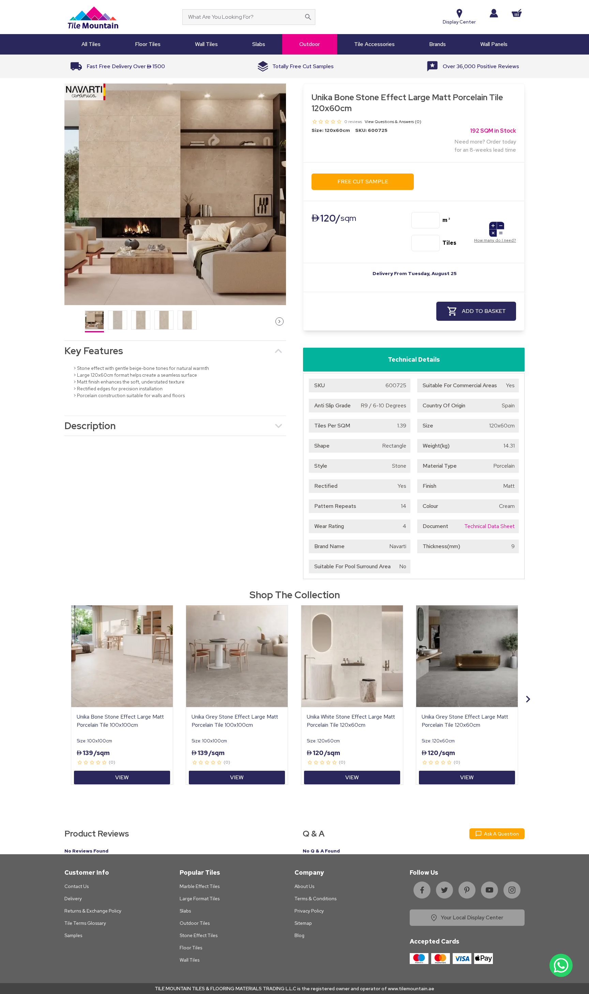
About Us (304, 886)
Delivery (73, 898)
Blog (299, 935)
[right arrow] (279, 321)
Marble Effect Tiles (200, 886)
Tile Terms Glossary (85, 923)
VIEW (122, 777)
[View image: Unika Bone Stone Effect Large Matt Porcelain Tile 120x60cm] (175, 194)
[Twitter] (444, 890)
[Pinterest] (467, 890)
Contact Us (76, 886)
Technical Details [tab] (414, 359)
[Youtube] (489, 890)
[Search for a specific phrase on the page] (308, 17)
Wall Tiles (189, 960)
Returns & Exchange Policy (92, 911)
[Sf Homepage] (93, 17)
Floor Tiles (191, 948)
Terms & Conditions (315, 898)
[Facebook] (422, 890)
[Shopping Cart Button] (517, 13)
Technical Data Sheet (489, 526)
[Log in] (493, 13)
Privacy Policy (309, 911)
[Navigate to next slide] (528, 699)
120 (334, 218)
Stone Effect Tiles (198, 935)
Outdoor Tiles (195, 923)
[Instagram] (512, 890)
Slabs (185, 911)
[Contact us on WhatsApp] (561, 965)
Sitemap (303, 923)
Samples (73, 935)
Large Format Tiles (200, 898)
